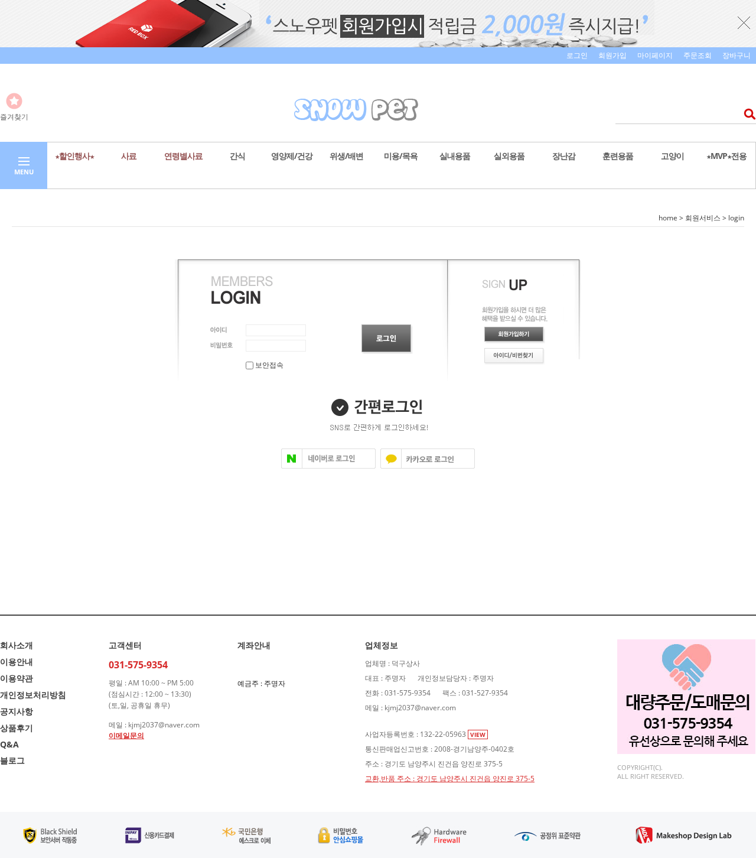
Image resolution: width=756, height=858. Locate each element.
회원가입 (612, 55)
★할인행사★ (74, 155)
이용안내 (16, 661)
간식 (237, 155)
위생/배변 (346, 155)
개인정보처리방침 (33, 694)
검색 (746, 114)
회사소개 (16, 645)
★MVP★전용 (726, 155)
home (668, 218)
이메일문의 (126, 735)
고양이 (672, 155)
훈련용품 (617, 155)
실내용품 (454, 155)
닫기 (744, 22)
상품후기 (16, 727)
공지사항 (16, 711)
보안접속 (268, 365)
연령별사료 (183, 155)
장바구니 (736, 55)
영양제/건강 (291, 155)
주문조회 (697, 55)
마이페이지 (655, 55)
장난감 (563, 155)
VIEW (477, 734)
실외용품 (509, 155)
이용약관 (16, 678)
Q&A (9, 744)
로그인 (577, 55)
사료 (128, 155)
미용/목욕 (401, 155)
